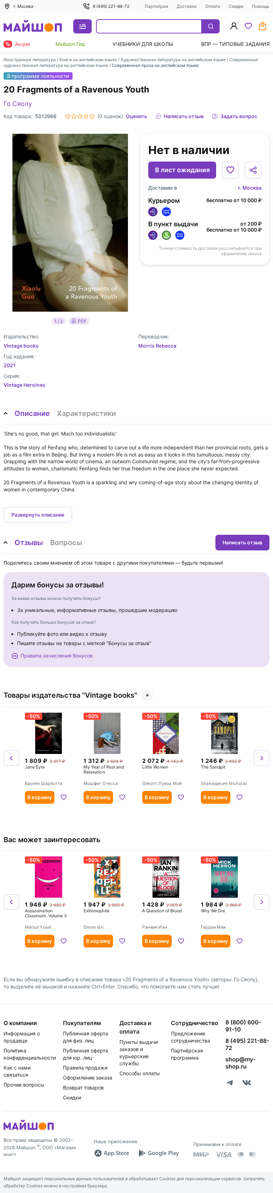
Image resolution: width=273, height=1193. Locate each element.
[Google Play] (158, 1153)
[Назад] (11, 758)
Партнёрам (156, 6)
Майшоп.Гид (70, 44)
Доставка (187, 6)
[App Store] (111, 1153)
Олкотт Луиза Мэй (162, 783)
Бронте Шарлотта (43, 783)
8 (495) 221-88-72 (111, 6)
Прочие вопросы (24, 1085)
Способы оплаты (139, 1073)
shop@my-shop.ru (240, 1063)
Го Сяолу (18, 103)
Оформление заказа (87, 1078)
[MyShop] (29, 1129)
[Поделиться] (253, 170)
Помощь (260, 6)
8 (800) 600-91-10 (243, 1026)
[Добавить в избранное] (230, 170)
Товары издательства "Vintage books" (70, 695)
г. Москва (250, 188)
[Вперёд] (261, 758)
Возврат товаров (83, 1087)
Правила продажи (85, 1068)
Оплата (212, 6)
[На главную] (33, 26)
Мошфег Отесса (101, 783)
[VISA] (223, 1154)
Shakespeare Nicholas (224, 783)
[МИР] (201, 1154)
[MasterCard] (240, 1154)
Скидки (236, 6)
